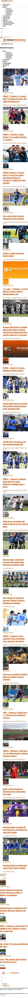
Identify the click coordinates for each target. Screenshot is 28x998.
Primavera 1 (9, 8)
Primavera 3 (9, 13)
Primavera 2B (9, 11)
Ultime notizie (6, 4)
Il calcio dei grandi (7, 24)
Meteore (5, 20)
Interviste (5, 5)
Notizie (5, 7)
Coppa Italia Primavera (8, 23)
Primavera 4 (9, 14)
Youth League (6, 18)
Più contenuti (3, 874)
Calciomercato (6, 16)
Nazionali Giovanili (7, 21)
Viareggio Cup (6, 17)
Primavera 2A (9, 10)
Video (4, 26)
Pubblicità (5, 984)
